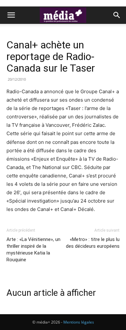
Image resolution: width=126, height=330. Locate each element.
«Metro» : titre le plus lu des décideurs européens (93, 242)
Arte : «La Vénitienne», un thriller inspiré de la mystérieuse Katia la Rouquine (33, 249)
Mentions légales (78, 322)
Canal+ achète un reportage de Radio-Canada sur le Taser (50, 56)
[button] (11, 15)
